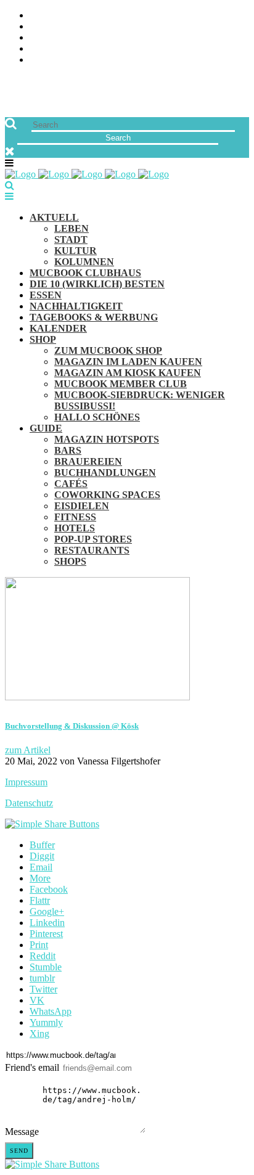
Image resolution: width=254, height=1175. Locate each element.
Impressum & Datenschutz (94, 60)
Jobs (40, 26)
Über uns (51, 15)
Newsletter (59, 49)
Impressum (26, 782)
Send (19, 1150)
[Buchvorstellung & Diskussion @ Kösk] (97, 697)
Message (22, 1131)
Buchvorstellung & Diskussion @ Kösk (72, 726)
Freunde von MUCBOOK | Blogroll (113, 38)
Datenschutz (29, 803)
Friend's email (32, 1067)
